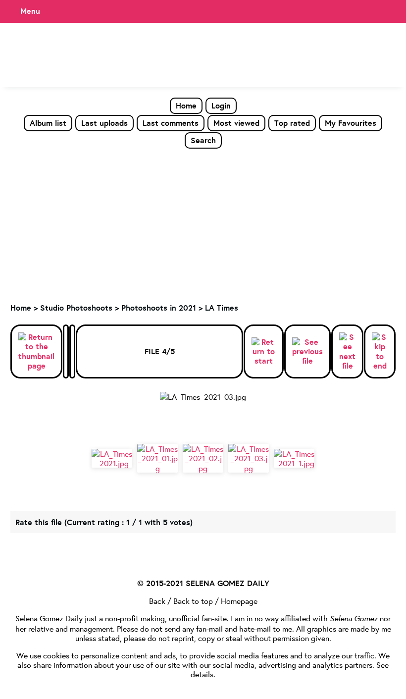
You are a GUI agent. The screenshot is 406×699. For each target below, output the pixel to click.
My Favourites (350, 122)
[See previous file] (307, 351)
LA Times (221, 307)
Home (186, 105)
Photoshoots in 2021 (158, 307)
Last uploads (104, 122)
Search (203, 140)
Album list (48, 122)
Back (157, 600)
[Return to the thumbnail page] (36, 351)
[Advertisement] (203, 223)
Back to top (193, 600)
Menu (30, 10)
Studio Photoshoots (76, 307)
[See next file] (347, 351)
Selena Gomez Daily (49, 618)
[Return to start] (264, 351)
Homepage (239, 600)
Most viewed (236, 122)
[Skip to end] (380, 351)
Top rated (292, 122)
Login (221, 105)
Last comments (171, 122)
